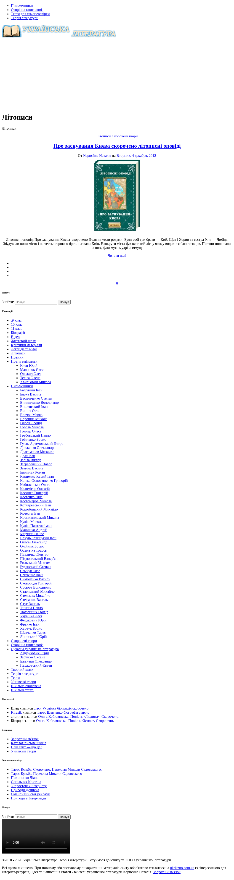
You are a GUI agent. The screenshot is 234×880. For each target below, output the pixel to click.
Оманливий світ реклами (30, 794)
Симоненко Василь (35, 579)
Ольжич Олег (30, 374)
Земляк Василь (31, 468)
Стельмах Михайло (35, 595)
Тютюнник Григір (34, 612)
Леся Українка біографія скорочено (61, 708)
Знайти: (8, 302)
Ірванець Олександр (36, 661)
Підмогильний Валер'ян (39, 558)
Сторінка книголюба (27, 10)
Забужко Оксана (32, 657)
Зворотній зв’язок (25, 739)
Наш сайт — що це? (26, 747)
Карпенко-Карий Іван (37, 476)
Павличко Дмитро (34, 554)
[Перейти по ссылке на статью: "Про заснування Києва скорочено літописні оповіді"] (117, 232)
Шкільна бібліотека (26, 686)
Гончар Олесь (30, 431)
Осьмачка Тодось (33, 550)
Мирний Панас (32, 534)
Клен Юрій (28, 365)
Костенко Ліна (31, 497)
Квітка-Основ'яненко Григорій (44, 480)
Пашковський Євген (36, 665)
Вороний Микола (33, 419)
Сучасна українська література (35, 649)
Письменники (22, 6)
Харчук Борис (31, 628)
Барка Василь (30, 394)
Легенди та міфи (24, 349)
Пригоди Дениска (25, 790)
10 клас (16, 324)
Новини (17, 357)
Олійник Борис (32, 546)
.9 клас (16, 320)
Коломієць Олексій (35, 489)
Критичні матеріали (26, 345)
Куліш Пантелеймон (36, 526)
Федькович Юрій (33, 620)
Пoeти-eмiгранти (24, 361)
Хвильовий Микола (35, 382)
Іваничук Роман (32, 472)
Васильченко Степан (36, 398)
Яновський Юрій (33, 637)
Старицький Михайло (37, 591)
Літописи (103, 136)
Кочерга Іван (30, 513)
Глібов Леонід (31, 423)
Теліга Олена (30, 378)
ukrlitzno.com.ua (182, 868)
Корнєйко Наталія (97, 155)
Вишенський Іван (34, 407)
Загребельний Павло (36, 464)
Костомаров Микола (36, 501)
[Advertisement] (117, 76)
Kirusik (16, 712)
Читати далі (117, 255)
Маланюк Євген (32, 370)
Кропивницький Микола (39, 517)
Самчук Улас (30, 571)
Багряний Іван (31, 390)
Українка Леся (31, 616)
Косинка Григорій (34, 493)
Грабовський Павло (35, 435)
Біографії (18, 333)
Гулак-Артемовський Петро (41, 443)
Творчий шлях (22, 669)
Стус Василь (30, 604)
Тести (15, 678)
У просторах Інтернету (29, 786)
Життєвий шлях (23, 341)
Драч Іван (27, 456)
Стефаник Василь (34, 600)
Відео (15, 337)
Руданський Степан (35, 567)
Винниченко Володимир (39, 402)
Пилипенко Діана (24, 778)
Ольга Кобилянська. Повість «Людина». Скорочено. (78, 716)
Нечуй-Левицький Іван (38, 538)
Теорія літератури (24, 18)
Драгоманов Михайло (37, 452)
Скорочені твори (125, 136)
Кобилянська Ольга (35, 485)
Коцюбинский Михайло (39, 509)
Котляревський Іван (35, 505)
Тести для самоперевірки (30, 14)
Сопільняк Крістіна (26, 782)
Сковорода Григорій (36, 583)
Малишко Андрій (33, 530)
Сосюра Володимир (35, 587)
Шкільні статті (22, 690)
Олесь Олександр (33, 542)
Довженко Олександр (37, 448)
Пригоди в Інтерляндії (28, 798)
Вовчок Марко (31, 415)
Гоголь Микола (32, 427)
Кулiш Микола (31, 522)
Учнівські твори (23, 682)
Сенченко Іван (31, 575)
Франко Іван (30, 624)
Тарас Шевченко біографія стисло (63, 712)
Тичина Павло (31, 608)
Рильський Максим (35, 563)
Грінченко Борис (33, 439)
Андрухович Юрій (34, 653)
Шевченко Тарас (33, 632)
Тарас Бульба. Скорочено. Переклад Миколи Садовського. (56, 769)
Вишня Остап (31, 411)
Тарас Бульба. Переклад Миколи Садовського (46, 773)
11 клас (16, 328)
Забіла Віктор (30, 460)
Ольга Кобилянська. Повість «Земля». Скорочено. (75, 721)
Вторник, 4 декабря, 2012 (136, 155)
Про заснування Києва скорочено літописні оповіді (117, 146)
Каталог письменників (28, 743)
